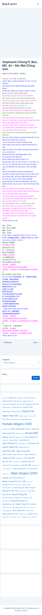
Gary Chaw (8, 433)
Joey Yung (23, 451)
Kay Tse (7, 461)
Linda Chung (19, 469)
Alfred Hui (7, 401)
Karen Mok (19, 458)
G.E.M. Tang (32, 429)
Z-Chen (34, 517)
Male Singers (24, 473)
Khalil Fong (28, 461)
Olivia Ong (17, 484)
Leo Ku (26, 465)
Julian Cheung (30, 454)
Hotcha (5, 440)
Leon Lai (35, 465)
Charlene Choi (32, 404)
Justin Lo (8, 458)
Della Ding (6, 411)
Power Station (7, 487)
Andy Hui (17, 401)
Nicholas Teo (7, 484)
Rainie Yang (30, 487)
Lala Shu (6, 465)
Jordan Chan (17, 454)
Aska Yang (6, 404)
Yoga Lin (26, 517)
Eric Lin (32, 416)
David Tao (28, 407)
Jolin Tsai (7, 454)
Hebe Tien (20, 437)
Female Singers (17, 424)
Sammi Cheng (19, 494)
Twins (25, 507)
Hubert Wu (13, 440)
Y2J (13, 517)
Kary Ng (29, 458)
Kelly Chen (17, 461)
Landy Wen (15, 465)
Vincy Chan (18, 510)
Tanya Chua (6, 507)
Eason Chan (10, 415)
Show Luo (27, 497)
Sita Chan (6, 501)
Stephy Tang (22, 504)
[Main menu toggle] (38, 4)
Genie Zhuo (19, 433)
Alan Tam (21, 398)
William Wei (6, 517)
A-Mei (12, 398)
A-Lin (4, 398)
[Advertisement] (21, 30)
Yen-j (19, 517)
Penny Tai (26, 484)
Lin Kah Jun (6, 474)
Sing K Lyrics (9, 3)
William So (33, 514)
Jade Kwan (22, 443)
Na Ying (29, 481)
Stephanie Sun (8, 504)
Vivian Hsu (30, 510)
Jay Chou (8, 451)
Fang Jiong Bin (15, 419)
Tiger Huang (17, 507)
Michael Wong (19, 478)
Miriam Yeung (9, 481)
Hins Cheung (31, 437)
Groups (31, 433)
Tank (33, 504)
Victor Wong (6, 510)
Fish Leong (18, 429)
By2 (22, 404)
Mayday (7, 478)
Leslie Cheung (7, 469)
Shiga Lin (18, 497)
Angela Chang (27, 401)
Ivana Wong (24, 440)
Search (4, 374)
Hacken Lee (8, 437)
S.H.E (31, 491)
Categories (6, 359)
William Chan (23, 514)
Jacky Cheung (9, 443)
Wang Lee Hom (10, 514)
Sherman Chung (7, 497)
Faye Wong (26, 419)
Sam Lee (6, 494)
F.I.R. (5, 419)
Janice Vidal (10, 447)
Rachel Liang (18, 487)
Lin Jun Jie (32, 469)
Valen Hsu (32, 507)
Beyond (15, 404)
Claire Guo (17, 407)
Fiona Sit (6, 429)
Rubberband (23, 491)
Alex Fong (30, 398)
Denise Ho (16, 411)
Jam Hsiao (33, 443)
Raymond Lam (10, 491)
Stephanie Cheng (19, 501)
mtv (21, 481)
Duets (28, 411)
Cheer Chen (7, 407)
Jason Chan (24, 447)
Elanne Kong (23, 416)
